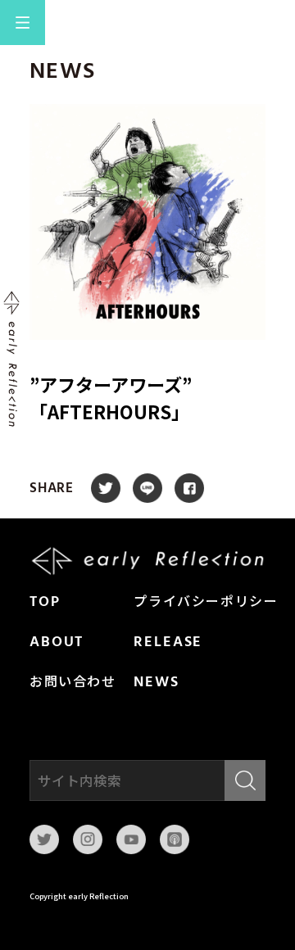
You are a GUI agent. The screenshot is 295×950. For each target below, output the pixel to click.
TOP (45, 602)
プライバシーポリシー (206, 602)
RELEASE (168, 642)
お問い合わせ (73, 683)
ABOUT (57, 642)
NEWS (156, 682)
